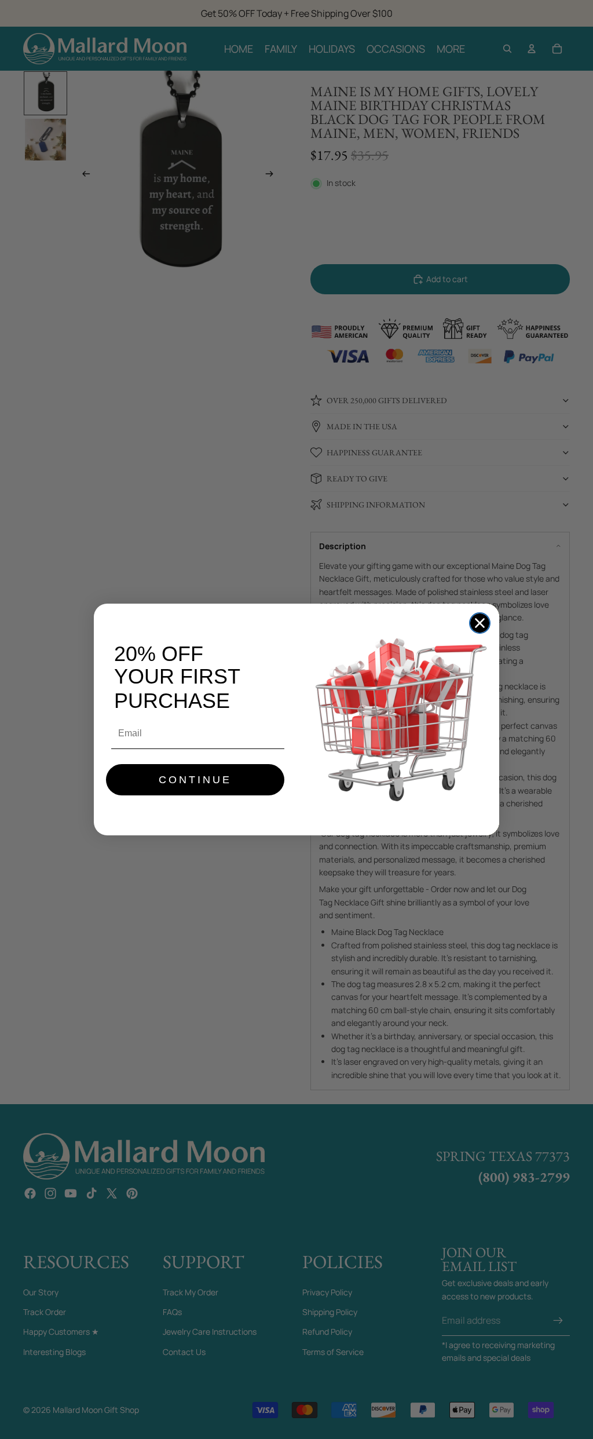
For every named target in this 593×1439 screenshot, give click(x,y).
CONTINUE (195, 780)
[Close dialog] (480, 623)
